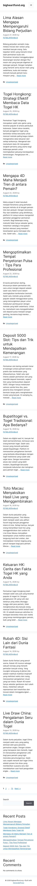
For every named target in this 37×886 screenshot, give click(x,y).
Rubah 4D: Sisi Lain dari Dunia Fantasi (15, 642)
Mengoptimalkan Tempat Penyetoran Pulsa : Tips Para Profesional (17, 260)
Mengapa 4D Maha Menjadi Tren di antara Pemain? (15, 182)
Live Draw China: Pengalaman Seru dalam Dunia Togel (17, 719)
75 (12, 789)
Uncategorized (12, 82)
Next (18, 789)
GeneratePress (18, 883)
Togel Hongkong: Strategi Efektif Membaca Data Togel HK (17, 100)
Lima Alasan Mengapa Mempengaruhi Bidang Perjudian (17, 24)
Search (6, 799)
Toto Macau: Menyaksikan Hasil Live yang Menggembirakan (17, 494)
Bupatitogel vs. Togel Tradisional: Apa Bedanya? (18, 420)
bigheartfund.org (14, 5)
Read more (21, 76)
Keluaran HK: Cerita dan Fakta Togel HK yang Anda (17, 571)
